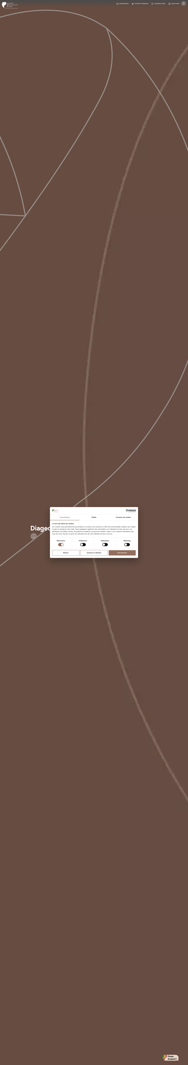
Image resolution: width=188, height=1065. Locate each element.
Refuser (66, 553)
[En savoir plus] (33, 536)
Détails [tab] (94, 517)
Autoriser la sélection (94, 553)
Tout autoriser (122, 553)
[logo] (10, 5)
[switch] (83, 544)
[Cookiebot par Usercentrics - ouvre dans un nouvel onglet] (127, 510)
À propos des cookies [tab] (123, 517)
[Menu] (183, 3)
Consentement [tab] (65, 517)
